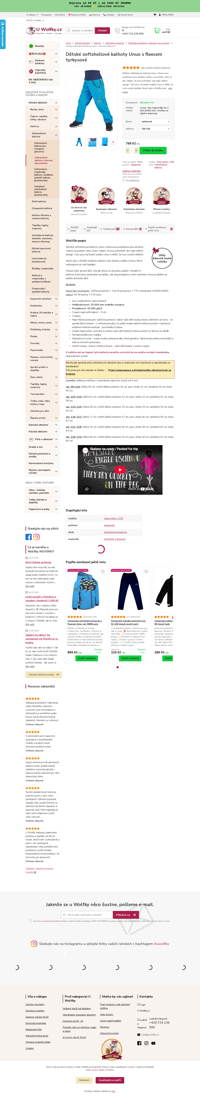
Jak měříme (60, 14)
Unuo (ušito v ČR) (165, 162)
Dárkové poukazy (39, 62)
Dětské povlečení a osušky (39, 455)
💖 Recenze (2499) (77, 14)
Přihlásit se (123, 915)
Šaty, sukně (36, 377)
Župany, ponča (38, 417)
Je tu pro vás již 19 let (74, 1037)
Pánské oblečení (38, 431)
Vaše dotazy (106, 1014)
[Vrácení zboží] (111, 1049)
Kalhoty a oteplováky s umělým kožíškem (41, 278)
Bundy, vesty (37, 109)
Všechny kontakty (35, 1004)
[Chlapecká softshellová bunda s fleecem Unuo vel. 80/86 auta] (87, 591)
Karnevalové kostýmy (41, 463)
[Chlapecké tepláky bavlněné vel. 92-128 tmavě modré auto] (130, 591)
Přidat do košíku (153, 150)
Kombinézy (36, 305)
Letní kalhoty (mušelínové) (39, 260)
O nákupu (31, 14)
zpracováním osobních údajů (55, 921)
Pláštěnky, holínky (40, 329)
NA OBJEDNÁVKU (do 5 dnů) (41, 81)
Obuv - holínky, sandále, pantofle (39, 491)
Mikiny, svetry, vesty (41, 322)
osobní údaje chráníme (102, 1069)
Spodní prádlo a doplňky (39, 369)
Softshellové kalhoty (39, 135)
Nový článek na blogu (38, 562)
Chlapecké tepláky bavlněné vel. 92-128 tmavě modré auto (128, 622)
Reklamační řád (33, 1029)
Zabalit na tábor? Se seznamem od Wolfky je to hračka (41, 638)
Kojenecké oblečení (40, 298)
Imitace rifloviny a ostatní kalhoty (41, 217)
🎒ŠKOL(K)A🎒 (37, 53)
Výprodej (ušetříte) (40, 71)
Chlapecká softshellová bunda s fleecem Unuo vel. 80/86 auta (85, 622)
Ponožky (34, 343)
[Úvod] (44, 30)
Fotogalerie (46, 14)
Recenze (104, 1027)
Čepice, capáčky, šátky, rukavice (39, 118)
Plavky (33, 336)
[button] (118, 667)
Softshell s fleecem (115, 539)
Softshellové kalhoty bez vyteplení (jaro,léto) (40, 147)
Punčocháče (36, 350)
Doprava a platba (34, 1010)
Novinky (39, 46)
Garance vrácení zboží (36, 1017)
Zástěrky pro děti (39, 411)
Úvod (68, 43)
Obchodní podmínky (35, 1023)
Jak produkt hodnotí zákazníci (155, 67)
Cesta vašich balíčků (110, 1020)
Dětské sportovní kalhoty (41, 250)
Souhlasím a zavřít (110, 1080)
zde (113, 1091)
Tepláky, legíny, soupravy (40, 227)
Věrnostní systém (109, 1033)
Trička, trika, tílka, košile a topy (40, 403)
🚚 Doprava (94, 14)
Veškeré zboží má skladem (77, 1008)
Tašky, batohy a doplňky (38, 501)
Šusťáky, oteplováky (42, 268)
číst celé (29, 586)
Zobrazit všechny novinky (41, 674)
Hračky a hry (36, 447)
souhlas (131, 1066)
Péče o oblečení (44, 439)
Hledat (102, 30)
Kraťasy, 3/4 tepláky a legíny (41, 314)
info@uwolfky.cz (150, 1034)
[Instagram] (147, 1044)
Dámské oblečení (38, 424)
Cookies (29, 1048)
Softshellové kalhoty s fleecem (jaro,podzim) (43, 160)
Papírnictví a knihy (39, 509)
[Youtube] (154, 1044)
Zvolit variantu (86, 658)
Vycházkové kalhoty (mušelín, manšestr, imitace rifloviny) (42, 238)
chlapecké (136, 164)
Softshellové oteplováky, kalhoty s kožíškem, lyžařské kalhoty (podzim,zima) (43, 175)
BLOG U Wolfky (34, 20)
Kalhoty (34, 126)
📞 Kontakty (108, 14)
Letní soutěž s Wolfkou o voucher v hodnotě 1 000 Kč (41, 598)
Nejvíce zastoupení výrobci (39, 471)
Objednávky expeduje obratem (79, 1014)
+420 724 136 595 (133, 33)
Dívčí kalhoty (39, 201)
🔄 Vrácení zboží (125, 14)
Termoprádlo (37, 394)
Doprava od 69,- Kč (73, 1021)
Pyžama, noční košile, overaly (41, 359)
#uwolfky (161, 944)
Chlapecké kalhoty (42, 208)
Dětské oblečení (38, 102)
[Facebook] (140, 1044)
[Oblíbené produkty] (154, 18)
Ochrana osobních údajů (37, 1042)
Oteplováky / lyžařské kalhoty (40, 290)
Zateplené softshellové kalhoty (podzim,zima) (41, 190)
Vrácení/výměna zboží (36, 1035)
